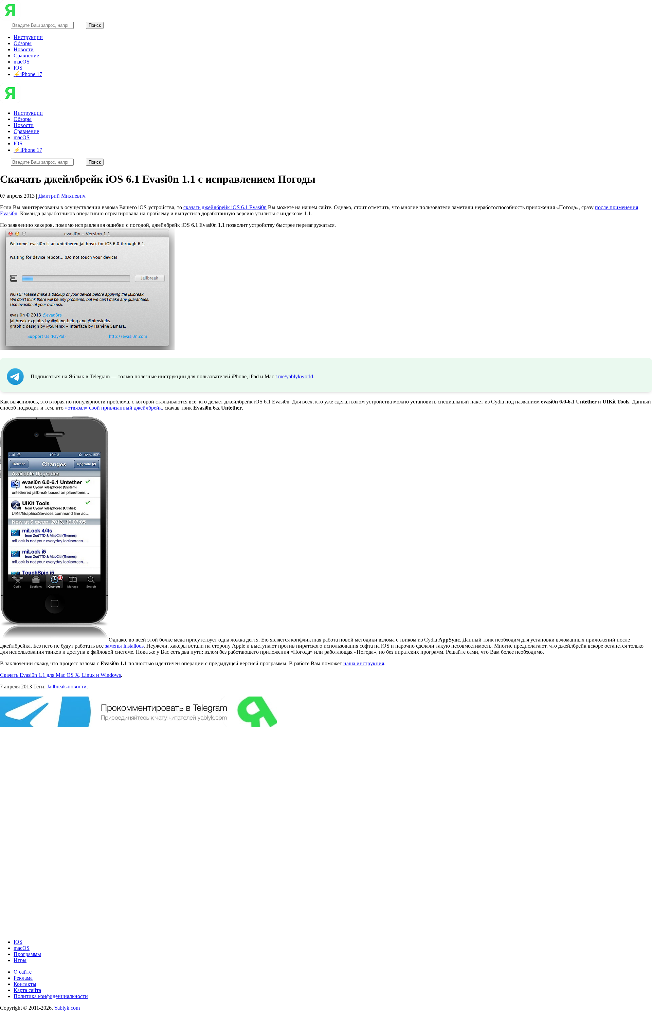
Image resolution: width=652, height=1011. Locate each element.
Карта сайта (27, 990)
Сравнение (26, 55)
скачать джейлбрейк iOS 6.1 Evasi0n (225, 207)
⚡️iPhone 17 (28, 74)
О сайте (23, 972)
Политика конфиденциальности (51, 996)
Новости (24, 49)
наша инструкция (363, 663)
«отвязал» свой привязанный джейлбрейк (113, 408)
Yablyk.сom (67, 1008)
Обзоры (23, 43)
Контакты (25, 984)
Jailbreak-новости (67, 686)
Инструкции (28, 37)
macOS (22, 62)
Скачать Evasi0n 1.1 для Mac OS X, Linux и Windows (60, 675)
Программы (27, 954)
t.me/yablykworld (294, 376)
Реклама (23, 978)
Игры (20, 960)
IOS (18, 68)
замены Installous (124, 646)
